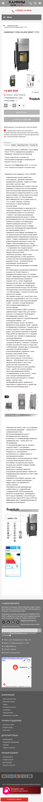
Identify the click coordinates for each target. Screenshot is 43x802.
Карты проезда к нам (9, 699)
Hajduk (34, 127)
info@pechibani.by (10, 646)
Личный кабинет (8, 757)
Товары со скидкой (9, 747)
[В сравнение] (23, 105)
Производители (7, 739)
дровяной (22, 127)
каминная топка (13, 127)
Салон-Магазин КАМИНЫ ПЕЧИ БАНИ (31, 784)
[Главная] (4, 25)
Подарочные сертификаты (11, 742)
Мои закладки (7, 762)
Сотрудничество (8, 712)
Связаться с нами (8, 724)
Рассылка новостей (9, 765)
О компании (6, 710)
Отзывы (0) (33, 145)
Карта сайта (6, 730)
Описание (7, 145)
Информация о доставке (10, 715)
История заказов (8, 759)
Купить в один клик (22, 120)
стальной (29, 127)
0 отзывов (35, 92)
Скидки (5, 704)
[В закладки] (19, 105)
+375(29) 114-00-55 (23, 10)
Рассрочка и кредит (9, 701)
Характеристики (22, 145)
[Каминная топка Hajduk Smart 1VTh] (21, 55)
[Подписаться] (39, 630)
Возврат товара (7, 727)
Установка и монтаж (9, 707)
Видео (14, 145)
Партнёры (6, 745)
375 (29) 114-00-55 (10, 649)
